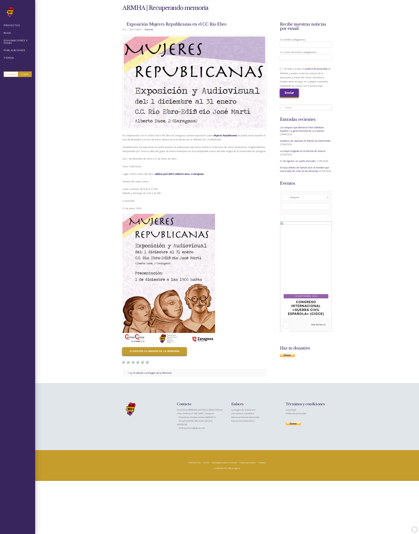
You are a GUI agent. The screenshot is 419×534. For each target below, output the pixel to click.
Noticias (149, 29)
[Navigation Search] (17, 65)
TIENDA (262, 462)
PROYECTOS (194, 462)
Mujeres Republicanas (225, 135)
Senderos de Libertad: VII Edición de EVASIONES (305, 140)
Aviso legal (291, 409)
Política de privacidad (296, 413)
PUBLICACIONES (247, 462)
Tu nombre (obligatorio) (292, 39)
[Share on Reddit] (129, 363)
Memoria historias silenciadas (245, 417)
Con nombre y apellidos (242, 413)
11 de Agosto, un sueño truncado (297, 161)
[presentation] (282, 218)
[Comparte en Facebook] (124, 363)
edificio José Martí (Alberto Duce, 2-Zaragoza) (179, 173)
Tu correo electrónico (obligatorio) (298, 52)
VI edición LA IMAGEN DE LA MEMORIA (154, 351)
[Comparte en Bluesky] (143, 363)
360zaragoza (234, 468)
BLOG (206, 462)
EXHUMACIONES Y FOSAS (224, 462)
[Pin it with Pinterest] (134, 363)
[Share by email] (148, 363)
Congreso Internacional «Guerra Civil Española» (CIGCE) (306, 308)
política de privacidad (316, 68)
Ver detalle (318, 324)
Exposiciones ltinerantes (242, 420)
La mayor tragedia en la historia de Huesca (302, 151)
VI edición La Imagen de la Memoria (152, 372)
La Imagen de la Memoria (243, 409)
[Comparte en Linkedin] (139, 363)
